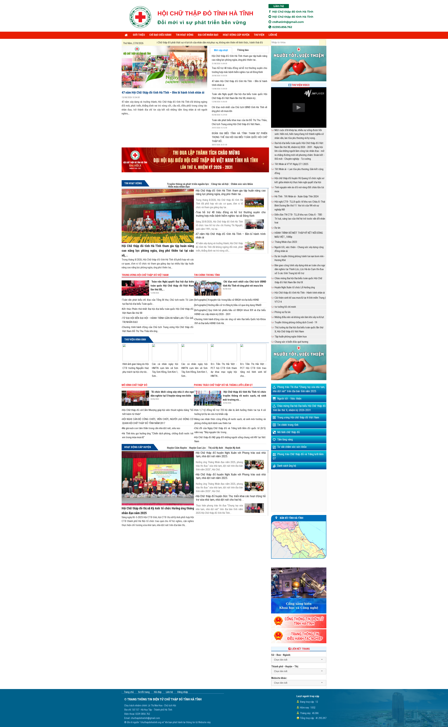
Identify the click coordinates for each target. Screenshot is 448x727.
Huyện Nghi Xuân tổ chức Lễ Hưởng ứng (295, 287)
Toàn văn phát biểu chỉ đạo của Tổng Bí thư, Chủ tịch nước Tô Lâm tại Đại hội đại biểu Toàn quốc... (157, 301)
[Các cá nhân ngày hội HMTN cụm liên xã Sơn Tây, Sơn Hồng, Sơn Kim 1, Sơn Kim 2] (165, 352)
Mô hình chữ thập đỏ (134, 385)
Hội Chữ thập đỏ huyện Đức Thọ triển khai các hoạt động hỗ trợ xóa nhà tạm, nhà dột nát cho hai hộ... (230, 497)
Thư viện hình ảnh (135, 339)
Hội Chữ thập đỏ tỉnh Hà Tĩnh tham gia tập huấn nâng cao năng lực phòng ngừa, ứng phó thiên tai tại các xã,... (158, 250)
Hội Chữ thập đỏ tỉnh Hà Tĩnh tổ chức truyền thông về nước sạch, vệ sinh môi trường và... (244, 395)
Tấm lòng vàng (285, 439)
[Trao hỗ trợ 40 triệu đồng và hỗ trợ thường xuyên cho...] (230, 219)
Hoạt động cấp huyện (137, 447)
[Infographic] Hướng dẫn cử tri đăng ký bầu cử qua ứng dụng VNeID (227, 305)
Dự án (277, 227)
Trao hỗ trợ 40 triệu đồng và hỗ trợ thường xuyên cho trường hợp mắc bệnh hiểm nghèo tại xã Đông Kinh (230, 213)
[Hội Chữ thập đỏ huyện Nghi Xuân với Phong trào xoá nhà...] (230, 459)
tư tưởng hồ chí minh (285, 306)
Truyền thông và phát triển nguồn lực (188, 184)
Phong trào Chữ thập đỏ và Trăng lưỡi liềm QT (223, 385)
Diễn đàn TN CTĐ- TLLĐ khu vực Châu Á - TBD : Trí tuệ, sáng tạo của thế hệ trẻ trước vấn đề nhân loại (300, 218)
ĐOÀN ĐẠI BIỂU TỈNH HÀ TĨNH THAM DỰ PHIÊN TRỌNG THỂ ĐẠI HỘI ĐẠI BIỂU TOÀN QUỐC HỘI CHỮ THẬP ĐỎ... (239, 137)
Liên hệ (169, 692)
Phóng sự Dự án (282, 312)
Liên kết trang (300, 648)
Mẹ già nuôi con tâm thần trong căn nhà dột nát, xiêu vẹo (151, 428)
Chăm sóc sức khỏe (242, 184)
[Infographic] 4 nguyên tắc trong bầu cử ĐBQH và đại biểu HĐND (226, 299)
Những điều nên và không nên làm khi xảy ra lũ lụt (299, 317)
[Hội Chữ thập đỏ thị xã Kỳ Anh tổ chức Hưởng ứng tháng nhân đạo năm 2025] (158, 478)
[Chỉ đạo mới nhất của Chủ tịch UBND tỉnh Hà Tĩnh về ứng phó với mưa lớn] (208, 288)
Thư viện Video (301, 85)
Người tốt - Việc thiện (289, 398)
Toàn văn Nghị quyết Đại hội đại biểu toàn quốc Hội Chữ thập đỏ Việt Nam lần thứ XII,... (172, 285)
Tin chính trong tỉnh (207, 275)
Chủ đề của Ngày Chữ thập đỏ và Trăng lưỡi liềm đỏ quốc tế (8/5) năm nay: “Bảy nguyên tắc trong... (230, 430)
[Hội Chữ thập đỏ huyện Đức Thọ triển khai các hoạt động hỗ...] (230, 503)
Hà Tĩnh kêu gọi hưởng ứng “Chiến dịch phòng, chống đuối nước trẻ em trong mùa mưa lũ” (157, 435)
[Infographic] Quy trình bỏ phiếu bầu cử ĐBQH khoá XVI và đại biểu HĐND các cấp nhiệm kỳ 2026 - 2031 (230, 312)
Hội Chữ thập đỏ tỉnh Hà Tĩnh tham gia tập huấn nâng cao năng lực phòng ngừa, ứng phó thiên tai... (230, 192)
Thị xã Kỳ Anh (215, 448)
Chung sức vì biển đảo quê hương (291, 341)
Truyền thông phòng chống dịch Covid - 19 (296, 322)
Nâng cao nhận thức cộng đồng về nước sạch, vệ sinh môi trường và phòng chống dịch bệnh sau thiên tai (230, 421)
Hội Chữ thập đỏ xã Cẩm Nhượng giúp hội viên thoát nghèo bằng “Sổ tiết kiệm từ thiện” (157, 412)
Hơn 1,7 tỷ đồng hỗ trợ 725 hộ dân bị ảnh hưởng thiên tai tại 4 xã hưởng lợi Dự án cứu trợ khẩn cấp (230, 412)
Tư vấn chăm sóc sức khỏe (292, 447)
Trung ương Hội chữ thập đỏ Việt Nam (145, 275)
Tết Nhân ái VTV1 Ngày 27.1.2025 (291, 164)
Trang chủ (129, 692)
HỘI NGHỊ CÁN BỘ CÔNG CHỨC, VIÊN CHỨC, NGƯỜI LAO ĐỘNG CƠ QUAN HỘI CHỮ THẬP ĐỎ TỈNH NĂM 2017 (157, 421)
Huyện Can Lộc (197, 448)
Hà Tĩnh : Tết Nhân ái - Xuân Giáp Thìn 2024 (296, 196)
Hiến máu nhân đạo (179, 186)
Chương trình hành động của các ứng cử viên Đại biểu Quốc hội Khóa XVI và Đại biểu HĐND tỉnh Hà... (230, 321)
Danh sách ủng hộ (286, 465)
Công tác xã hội (220, 184)
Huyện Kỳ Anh (232, 448)
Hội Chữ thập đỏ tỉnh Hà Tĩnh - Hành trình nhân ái (300, 292)
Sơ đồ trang (144, 692)
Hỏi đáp (158, 692)
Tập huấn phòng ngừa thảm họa (291, 336)
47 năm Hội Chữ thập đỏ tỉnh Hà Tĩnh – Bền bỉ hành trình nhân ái (163, 92)
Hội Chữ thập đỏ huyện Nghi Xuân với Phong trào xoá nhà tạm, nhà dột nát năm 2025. (230, 454)
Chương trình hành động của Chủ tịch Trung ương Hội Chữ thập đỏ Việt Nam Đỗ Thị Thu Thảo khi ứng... (157, 329)
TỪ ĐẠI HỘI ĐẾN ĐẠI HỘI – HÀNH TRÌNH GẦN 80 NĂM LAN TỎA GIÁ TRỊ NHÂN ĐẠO (157, 320)
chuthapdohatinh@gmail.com (145, 718)
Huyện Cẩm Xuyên (177, 448)
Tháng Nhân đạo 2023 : (286, 241)
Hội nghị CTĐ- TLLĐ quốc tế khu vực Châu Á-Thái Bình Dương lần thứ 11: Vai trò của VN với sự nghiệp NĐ (300, 205)
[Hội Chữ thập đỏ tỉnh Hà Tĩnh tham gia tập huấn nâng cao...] (230, 197)
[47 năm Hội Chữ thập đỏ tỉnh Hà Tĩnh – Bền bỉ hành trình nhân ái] (164, 67)
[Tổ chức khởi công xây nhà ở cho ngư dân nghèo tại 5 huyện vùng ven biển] (136, 398)
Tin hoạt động (133, 183)
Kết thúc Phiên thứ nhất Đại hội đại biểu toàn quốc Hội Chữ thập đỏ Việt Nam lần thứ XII (157, 311)
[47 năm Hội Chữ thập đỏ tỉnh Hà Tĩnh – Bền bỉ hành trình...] (230, 241)
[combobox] (298, 660)
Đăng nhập (182, 692)
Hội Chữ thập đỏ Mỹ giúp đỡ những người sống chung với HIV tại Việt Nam (230, 439)
